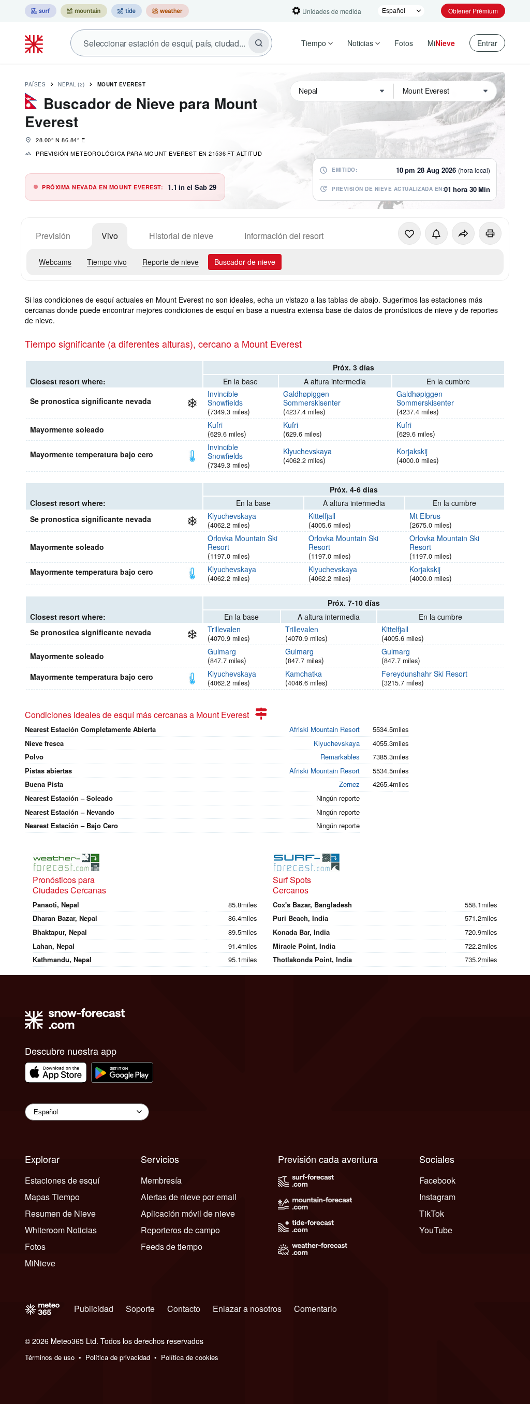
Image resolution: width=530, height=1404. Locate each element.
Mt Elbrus (424, 516)
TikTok (431, 1213)
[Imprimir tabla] (490, 233)
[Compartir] (463, 233)
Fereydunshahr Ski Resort (424, 673)
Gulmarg (222, 651)
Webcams (55, 262)
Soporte (140, 1309)
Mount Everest (121, 84)
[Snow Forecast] (35, 43)
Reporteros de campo (180, 1230)
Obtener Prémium (473, 10)
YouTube (435, 1230)
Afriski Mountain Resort (324, 729)
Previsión (53, 236)
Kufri (215, 425)
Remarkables (340, 756)
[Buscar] (258, 43)
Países (35, 84)
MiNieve (40, 1263)
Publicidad (93, 1309)
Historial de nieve (181, 236)
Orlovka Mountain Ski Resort (242, 542)
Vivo (109, 236)
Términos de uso (50, 1357)
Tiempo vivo (107, 262)
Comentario (315, 1309)
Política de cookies (189, 1357)
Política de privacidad (117, 1357)
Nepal (71, 84)
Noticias (360, 43)
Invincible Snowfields (225, 398)
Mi (441, 43)
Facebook (437, 1180)
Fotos (403, 43)
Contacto (183, 1309)
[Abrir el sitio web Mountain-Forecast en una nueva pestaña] (84, 11)
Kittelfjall (321, 516)
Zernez (349, 784)
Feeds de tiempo (171, 1246)
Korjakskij (412, 451)
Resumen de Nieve (60, 1213)
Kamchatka (303, 673)
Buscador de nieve (244, 262)
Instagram (437, 1197)
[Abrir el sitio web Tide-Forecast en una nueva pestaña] (126, 11)
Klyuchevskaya (307, 451)
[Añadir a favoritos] (409, 233)
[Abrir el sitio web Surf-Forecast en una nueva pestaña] (40, 11)
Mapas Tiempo (52, 1197)
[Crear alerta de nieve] (436, 233)
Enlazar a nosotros (247, 1309)
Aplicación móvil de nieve (188, 1213)
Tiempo (313, 43)
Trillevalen (224, 629)
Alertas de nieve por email (189, 1197)
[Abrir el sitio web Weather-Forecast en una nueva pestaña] (167, 11)
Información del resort (283, 236)
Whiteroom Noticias (61, 1230)
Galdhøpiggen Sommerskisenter (312, 398)
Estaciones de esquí (62, 1180)
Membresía (161, 1180)
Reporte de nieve (170, 262)
